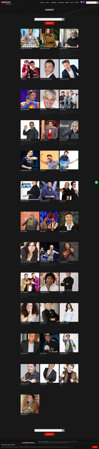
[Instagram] (84, 2)
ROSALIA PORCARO (45, 48)
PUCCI (61, 292)
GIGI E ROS (42, 231)
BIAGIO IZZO (43, 109)
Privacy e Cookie (66, 442)
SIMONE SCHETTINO (26, 140)
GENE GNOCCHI (63, 140)
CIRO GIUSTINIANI (44, 201)
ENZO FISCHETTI (44, 140)
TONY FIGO (43, 170)
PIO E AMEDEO (24, 292)
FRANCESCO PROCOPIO (26, 48)
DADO (61, 383)
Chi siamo (42, 2)
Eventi (71, 2)
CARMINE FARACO (44, 292)
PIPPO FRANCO (24, 353)
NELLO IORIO (24, 231)
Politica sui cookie (71, 446)
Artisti (47, 2)
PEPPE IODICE (43, 383)
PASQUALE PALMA (64, 79)
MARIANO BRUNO (25, 109)
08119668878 (74, 441)
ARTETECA (23, 79)
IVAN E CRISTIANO (44, 262)
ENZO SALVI (43, 323)
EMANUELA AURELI (64, 323)
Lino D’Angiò (43, 353)
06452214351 (48, 442)
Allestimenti (61, 2)
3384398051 (60, 442)
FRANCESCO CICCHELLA (46, 79)
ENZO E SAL (62, 201)
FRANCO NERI (24, 414)
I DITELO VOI (63, 109)
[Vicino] (98, 444)
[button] (48, 3)
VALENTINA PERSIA (25, 323)
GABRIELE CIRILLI (25, 383)
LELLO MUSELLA (64, 262)
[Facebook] (81, 2)
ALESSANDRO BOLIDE (26, 170)
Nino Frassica (63, 48)
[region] (49, 446)
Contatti (77, 2)
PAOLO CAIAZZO (64, 231)
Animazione (53, 2)
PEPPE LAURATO (25, 201)
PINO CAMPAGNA (64, 353)
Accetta (95, 446)
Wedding (67, 2)
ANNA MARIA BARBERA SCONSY (29, 262)
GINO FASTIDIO (63, 170)
